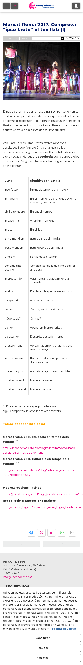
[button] (14, 6)
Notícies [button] (26, 38)
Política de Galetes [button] (64, 629)
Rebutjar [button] (42, 648)
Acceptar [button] (42, 658)
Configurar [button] (43, 638)
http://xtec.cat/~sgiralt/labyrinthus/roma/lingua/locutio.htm (42, 507)
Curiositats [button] (11, 38)
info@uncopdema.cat (17, 577)
